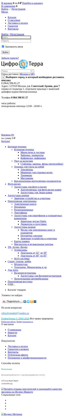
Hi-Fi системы (21, 258)
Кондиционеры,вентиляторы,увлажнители (37, 181)
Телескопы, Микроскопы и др (30, 267)
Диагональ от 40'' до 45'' (34, 255)
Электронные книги (25, 204)
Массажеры (27, 178)
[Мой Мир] (35, 301)
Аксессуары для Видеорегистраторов (41, 275)
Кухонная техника (24, 149)
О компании (14, 329)
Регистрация (18, 9)
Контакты (13, 28)
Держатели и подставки (34, 224)
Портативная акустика (20, 281)
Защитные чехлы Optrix (33, 221)
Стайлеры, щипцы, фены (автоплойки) (42, 163)
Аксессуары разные (18, 195)
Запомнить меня (14, 46)
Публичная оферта (8, 322)
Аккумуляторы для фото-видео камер (41, 189)
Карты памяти (22, 241)
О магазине (14, 20)
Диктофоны (20, 212)
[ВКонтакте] (25, 301)
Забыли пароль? (10, 58)
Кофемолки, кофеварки (33, 158)
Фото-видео (14, 184)
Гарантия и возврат (18, 349)
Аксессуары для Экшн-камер (36, 192)
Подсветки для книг (32, 235)
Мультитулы (21, 264)
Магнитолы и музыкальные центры (33, 244)
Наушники (20, 207)
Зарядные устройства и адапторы (39, 238)
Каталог (12, 17)
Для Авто (13, 270)
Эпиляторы (27, 169)
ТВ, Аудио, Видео (17, 247)
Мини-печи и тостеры (33, 152)
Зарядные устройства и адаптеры (32, 198)
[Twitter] (28, 301)
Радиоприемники (23, 209)
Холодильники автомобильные (31, 278)
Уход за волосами (23, 161)
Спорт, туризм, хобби (19, 261)
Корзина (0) (7, 134)
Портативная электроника (22, 201)
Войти (4, 9)
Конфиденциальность (25, 322)
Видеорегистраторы (25, 273)
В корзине (6, 3)
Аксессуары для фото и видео (30, 186)
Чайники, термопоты (32, 155)
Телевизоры (20, 250)
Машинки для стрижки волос (37, 172)
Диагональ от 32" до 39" (34, 252)
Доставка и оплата (18, 23)
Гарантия (13, 26)
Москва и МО (27, 74)
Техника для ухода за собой (29, 166)
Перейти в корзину (32, 3)
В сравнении (8, 6)
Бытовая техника (17, 146)
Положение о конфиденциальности (27, 357)
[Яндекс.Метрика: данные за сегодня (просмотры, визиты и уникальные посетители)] (11, 414)
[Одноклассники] (31, 301)
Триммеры (26, 175)
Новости (12, 332)
